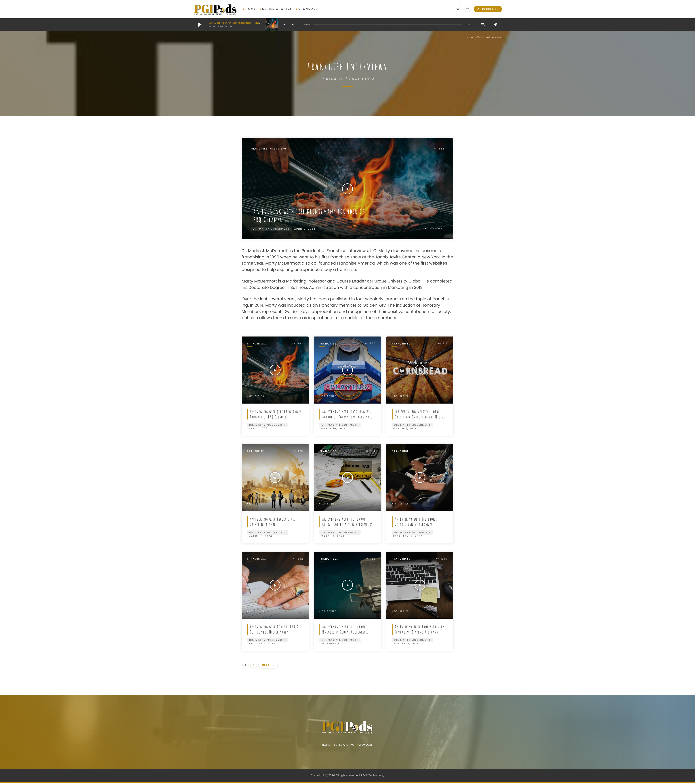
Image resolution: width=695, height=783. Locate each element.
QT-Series (435, 228)
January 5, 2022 (261, 643)
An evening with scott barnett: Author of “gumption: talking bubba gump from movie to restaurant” (347, 419)
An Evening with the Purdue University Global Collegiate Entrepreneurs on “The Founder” (347, 632)
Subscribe (487, 9)
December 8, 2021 (335, 643)
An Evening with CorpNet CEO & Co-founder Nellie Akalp (274, 629)
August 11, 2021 (405, 643)
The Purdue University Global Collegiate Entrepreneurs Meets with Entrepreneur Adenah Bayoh (420, 417)
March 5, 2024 (405, 428)
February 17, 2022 (407, 536)
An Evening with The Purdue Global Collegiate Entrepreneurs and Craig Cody (347, 524)
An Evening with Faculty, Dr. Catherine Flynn (273, 521)
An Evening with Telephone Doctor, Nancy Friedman (416, 521)
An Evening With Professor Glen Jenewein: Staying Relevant (420, 629)
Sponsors (308, 9)
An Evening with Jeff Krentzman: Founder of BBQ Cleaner (248, 23)
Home (251, 9)
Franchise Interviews (269, 148)
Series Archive (277, 9)
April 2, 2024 (304, 228)
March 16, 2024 (333, 428)
